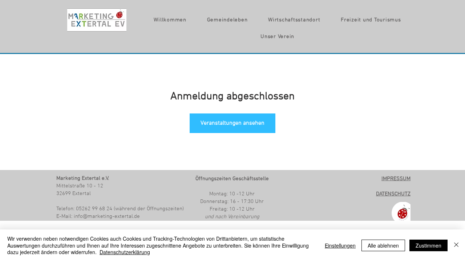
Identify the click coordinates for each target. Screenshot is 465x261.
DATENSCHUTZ (393, 194)
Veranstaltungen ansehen (232, 123)
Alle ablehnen (383, 245)
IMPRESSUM (396, 178)
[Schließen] (456, 245)
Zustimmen (428, 245)
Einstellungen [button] (340, 245)
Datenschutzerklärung (125, 252)
